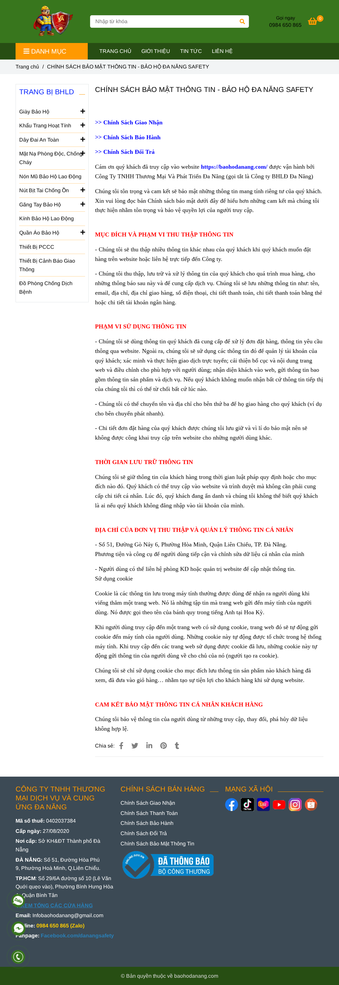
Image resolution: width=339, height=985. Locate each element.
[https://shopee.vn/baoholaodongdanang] (311, 804)
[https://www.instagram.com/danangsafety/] (295, 804)
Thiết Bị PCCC (36, 247)
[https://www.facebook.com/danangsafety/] (231, 804)
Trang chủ (27, 66)
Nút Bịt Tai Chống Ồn (44, 190)
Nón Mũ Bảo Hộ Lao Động (50, 176)
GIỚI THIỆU (155, 51)
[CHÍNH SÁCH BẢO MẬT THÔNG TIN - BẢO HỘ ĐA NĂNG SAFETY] (50, 21)
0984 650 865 (285, 25)
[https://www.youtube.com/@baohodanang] (279, 804)
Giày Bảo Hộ (34, 111)
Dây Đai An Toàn (39, 140)
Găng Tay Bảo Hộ (40, 204)
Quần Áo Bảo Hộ (39, 233)
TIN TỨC (191, 51)
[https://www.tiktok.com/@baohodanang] (247, 804)
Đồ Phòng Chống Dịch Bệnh (46, 287)
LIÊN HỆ (222, 51)
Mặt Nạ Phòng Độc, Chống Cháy (50, 158)
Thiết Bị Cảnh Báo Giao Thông (47, 265)
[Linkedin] (149, 745)
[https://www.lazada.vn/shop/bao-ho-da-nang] (263, 804)
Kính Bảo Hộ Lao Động (46, 218)
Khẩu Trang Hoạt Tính (45, 125)
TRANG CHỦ (115, 51)
